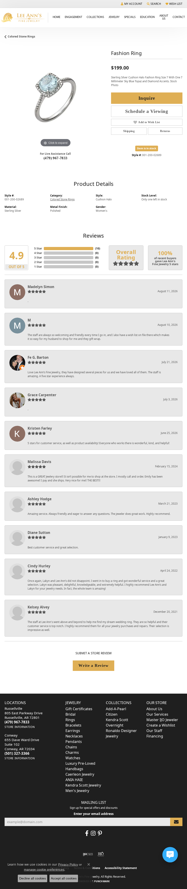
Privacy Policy (68, 864)
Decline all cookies (32, 878)
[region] (55, 97)
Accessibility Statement (121, 868)
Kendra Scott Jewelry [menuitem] (83, 785)
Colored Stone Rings (21, 36)
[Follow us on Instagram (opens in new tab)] (93, 833)
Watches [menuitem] (72, 757)
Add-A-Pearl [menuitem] (116, 708)
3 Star (38, 257)
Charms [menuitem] (72, 752)
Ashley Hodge (40, 499)
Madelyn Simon (41, 286)
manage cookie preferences (44, 869)
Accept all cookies (64, 878)
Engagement (73, 17)
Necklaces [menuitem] (74, 736)
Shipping (129, 131)
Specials (129, 17)
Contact (179, 17)
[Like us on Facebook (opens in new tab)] (86, 833)
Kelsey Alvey (38, 607)
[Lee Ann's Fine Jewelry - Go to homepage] (24, 17)
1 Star (38, 267)
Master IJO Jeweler (162, 719)
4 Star (38, 253)
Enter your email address (94, 814)
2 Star (38, 262)
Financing (154, 736)
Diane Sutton (39, 532)
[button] (131, 4)
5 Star (38, 248)
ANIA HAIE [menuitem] (74, 779)
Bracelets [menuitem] (73, 725)
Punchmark (102, 881)
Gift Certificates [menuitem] (78, 708)
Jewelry (114, 17)
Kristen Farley (40, 428)
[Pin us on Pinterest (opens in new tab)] (100, 833)
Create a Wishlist (160, 725)
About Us (163, 17)
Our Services (157, 714)
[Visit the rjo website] (100, 854)
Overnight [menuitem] (114, 725)
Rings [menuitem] (70, 719)
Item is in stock (146, 148)
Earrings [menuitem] (72, 730)
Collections (95, 17)
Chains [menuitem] (71, 747)
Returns (165, 131)
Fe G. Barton (38, 357)
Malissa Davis (39, 461)
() (97, 248)
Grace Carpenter (42, 395)
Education (147, 17)
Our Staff (154, 730)
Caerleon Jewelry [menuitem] (79, 774)
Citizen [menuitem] (111, 714)
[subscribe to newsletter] (176, 822)
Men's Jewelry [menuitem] (77, 790)
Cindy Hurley (39, 566)
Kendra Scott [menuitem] (117, 719)
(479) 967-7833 (56, 158)
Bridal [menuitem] (70, 714)
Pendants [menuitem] (73, 741)
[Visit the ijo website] (88, 854)
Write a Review (93, 665)
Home (56, 17)
